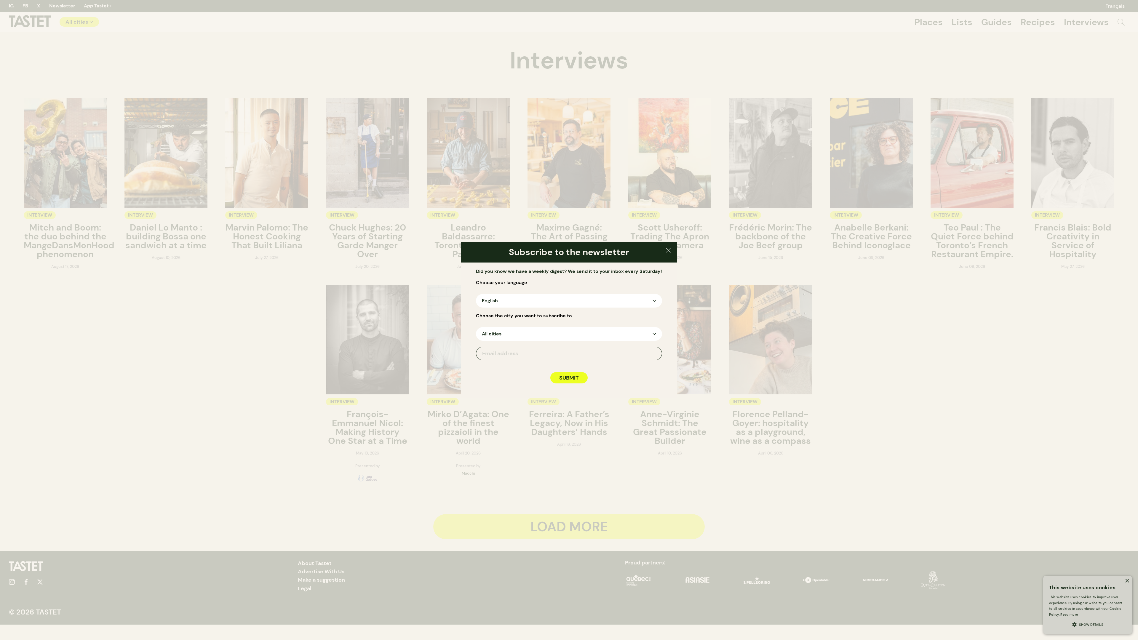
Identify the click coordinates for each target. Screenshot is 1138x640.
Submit (569, 377)
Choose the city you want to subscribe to (524, 315)
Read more (1069, 614)
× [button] (1127, 581)
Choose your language (501, 282)
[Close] (668, 251)
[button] (1087, 623)
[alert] (1087, 605)
